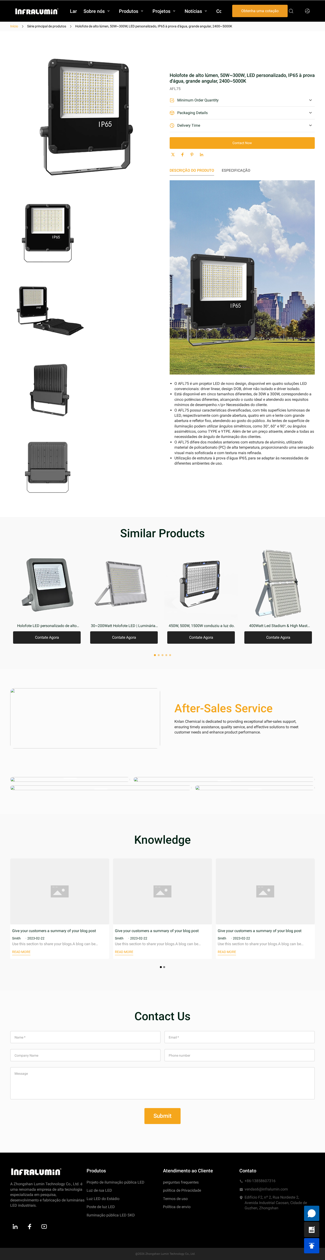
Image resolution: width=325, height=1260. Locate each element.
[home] (37, 11)
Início (14, 26)
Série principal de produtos (46, 26)
